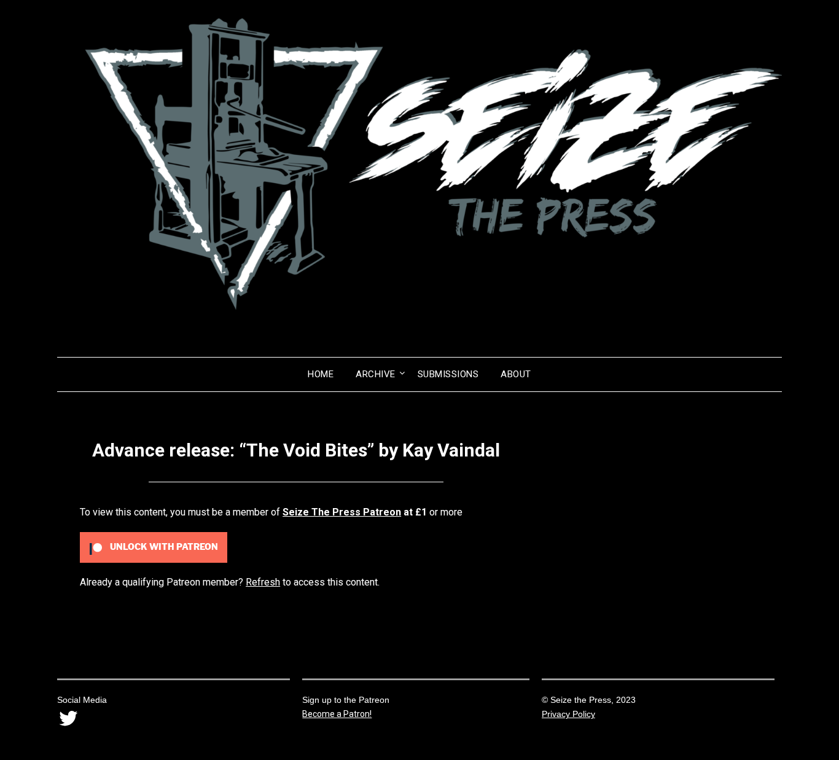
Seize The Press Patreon (342, 512)
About (516, 374)
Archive (376, 374)
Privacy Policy (568, 714)
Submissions (448, 374)
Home (321, 374)
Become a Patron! (337, 714)
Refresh (263, 582)
